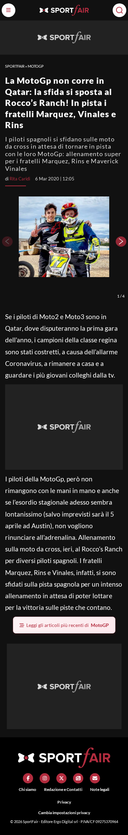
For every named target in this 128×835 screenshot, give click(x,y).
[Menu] (8, 10)
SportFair (15, 66)
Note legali (99, 789)
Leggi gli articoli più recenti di (67, 625)
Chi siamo (27, 789)
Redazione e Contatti (63, 789)
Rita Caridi (20, 178)
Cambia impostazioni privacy (64, 812)
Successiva (121, 241)
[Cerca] (119, 10)
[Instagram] (45, 778)
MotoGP (36, 66)
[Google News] (78, 778)
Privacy (64, 802)
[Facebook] (28, 778)
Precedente (7, 241)
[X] (61, 778)
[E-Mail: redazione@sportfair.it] (95, 778)
